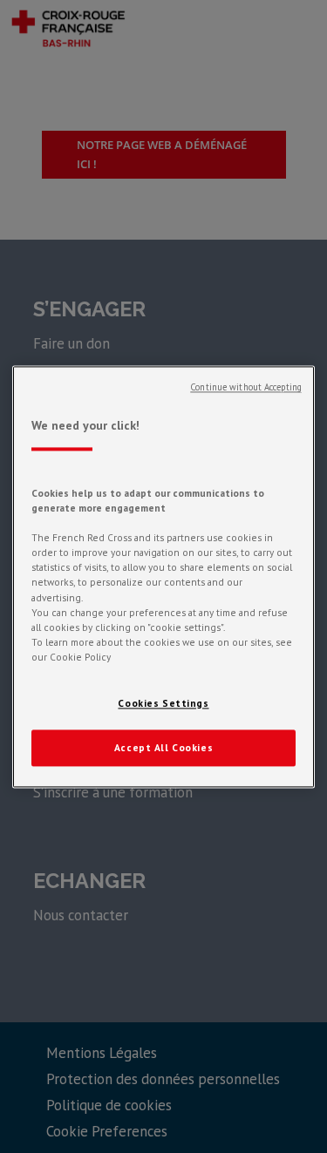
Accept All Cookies (163, 747)
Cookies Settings (163, 702)
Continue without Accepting (246, 387)
